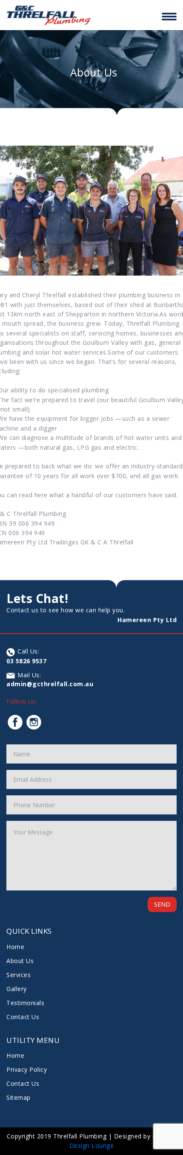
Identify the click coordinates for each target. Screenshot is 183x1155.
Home (15, 947)
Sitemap (18, 1097)
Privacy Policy (26, 1069)
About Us (20, 961)
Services (18, 975)
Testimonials (25, 1003)
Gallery (16, 989)
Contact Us (22, 1017)
